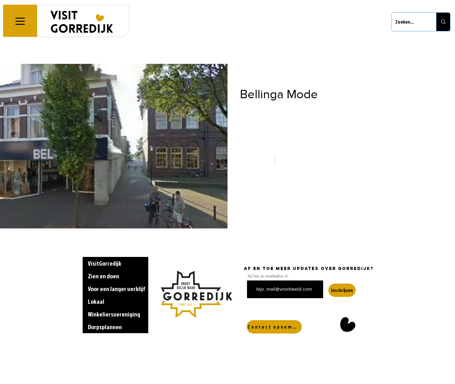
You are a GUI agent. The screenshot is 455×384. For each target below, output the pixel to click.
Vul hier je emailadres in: (268, 276)
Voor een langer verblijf (116, 288)
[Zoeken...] (443, 22)
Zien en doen (103, 275)
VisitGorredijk (104, 263)
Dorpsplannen (105, 326)
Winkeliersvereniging (114, 314)
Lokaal (96, 301)
